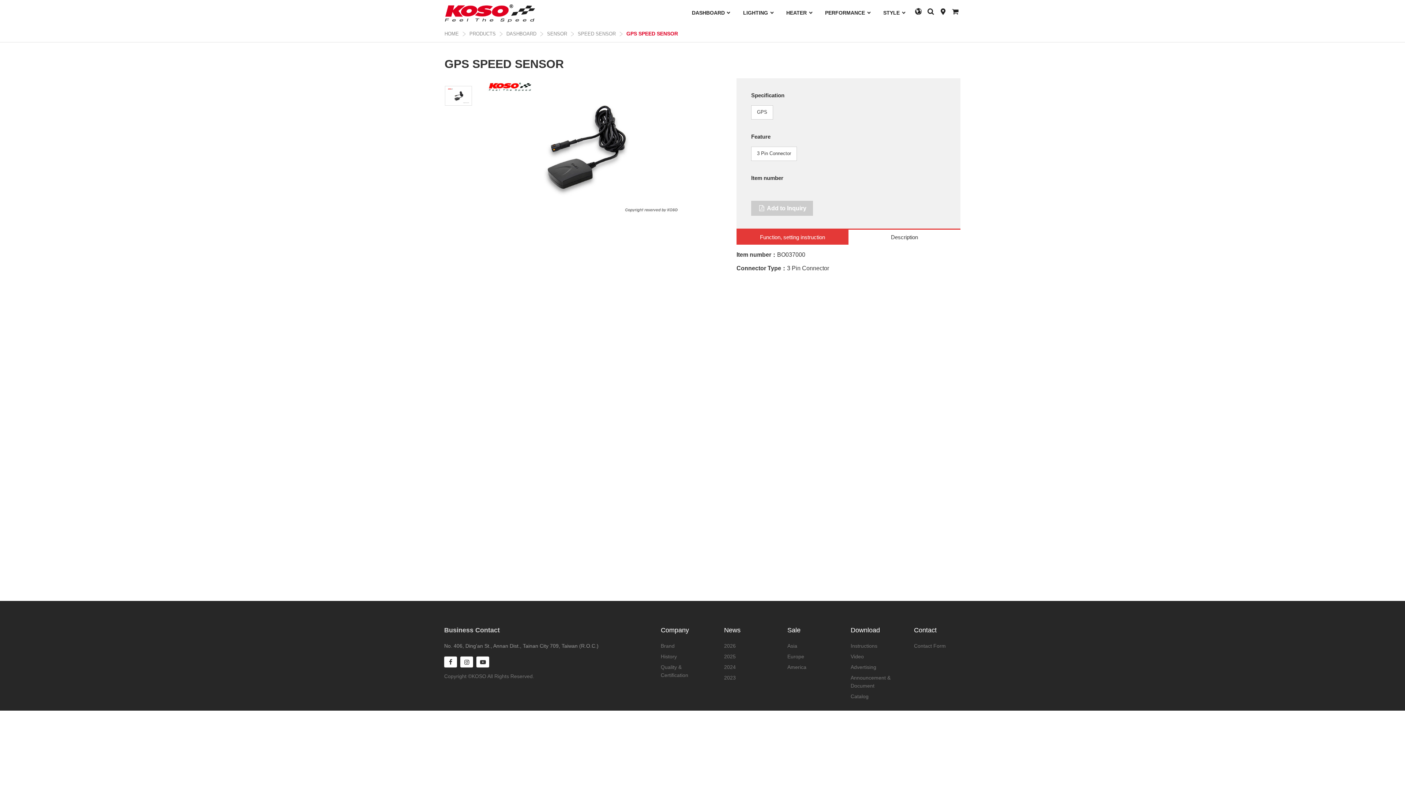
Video (857, 656)
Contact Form (930, 646)
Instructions (864, 646)
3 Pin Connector (774, 153)
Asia (792, 646)
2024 (730, 667)
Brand (668, 646)
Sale (794, 630)
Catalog (860, 696)
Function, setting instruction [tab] (792, 237)
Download (865, 630)
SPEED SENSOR (597, 34)
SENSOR (557, 34)
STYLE (892, 13)
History (669, 656)
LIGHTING (756, 13)
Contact (925, 630)
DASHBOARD (709, 13)
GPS (762, 112)
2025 (730, 656)
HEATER (797, 13)
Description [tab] (904, 237)
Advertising (863, 667)
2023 (730, 678)
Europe (795, 656)
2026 (730, 646)
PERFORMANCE (845, 13)
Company (675, 630)
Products (482, 34)
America (796, 667)
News (732, 630)
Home (452, 34)
